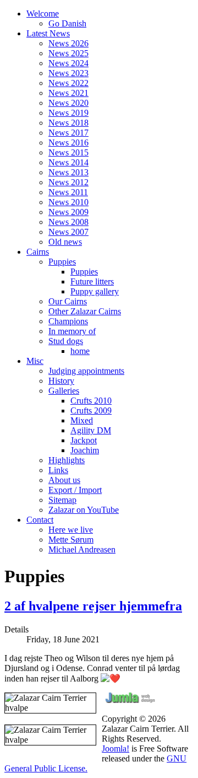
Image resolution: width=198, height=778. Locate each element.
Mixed (81, 420)
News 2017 (68, 132)
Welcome (42, 13)
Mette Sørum (71, 539)
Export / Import (75, 490)
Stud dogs (65, 341)
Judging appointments (86, 370)
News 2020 (68, 103)
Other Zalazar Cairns (84, 311)
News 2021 (68, 93)
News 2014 (68, 162)
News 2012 (68, 182)
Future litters (92, 281)
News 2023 (68, 73)
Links (58, 470)
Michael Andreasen (82, 549)
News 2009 (68, 212)
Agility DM (90, 430)
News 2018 (68, 122)
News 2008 (68, 222)
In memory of (72, 331)
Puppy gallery (94, 291)
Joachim (84, 450)
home (80, 351)
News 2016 (68, 142)
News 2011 (68, 192)
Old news (65, 241)
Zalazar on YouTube (83, 509)
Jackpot (83, 440)
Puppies (62, 261)
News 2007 (68, 232)
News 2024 (68, 63)
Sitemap (62, 500)
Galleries (63, 390)
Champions (68, 321)
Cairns (37, 251)
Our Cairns (67, 301)
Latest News (48, 33)
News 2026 (68, 43)
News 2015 (68, 152)
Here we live (70, 529)
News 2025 (68, 53)
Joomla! (115, 748)
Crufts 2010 (91, 400)
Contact (39, 519)
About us (64, 480)
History (61, 380)
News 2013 (68, 172)
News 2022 (68, 83)
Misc (34, 361)
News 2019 (68, 112)
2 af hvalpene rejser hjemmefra (93, 606)
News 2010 (68, 202)
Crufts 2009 (91, 410)
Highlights (66, 460)
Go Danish (67, 23)
